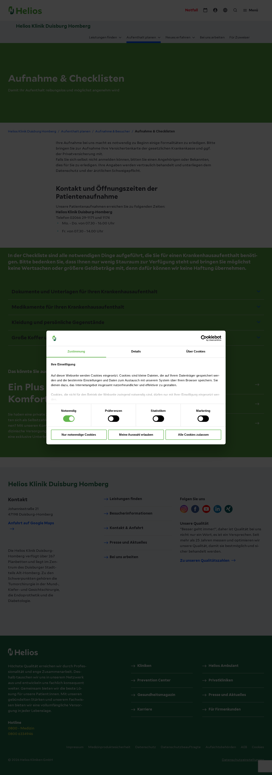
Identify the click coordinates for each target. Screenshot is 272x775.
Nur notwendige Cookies (79, 434)
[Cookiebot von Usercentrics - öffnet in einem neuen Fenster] (203, 338)
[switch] (113, 419)
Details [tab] (136, 351)
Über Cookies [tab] (195, 351)
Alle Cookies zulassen (193, 434)
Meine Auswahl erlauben (136, 434)
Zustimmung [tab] (76, 351)
